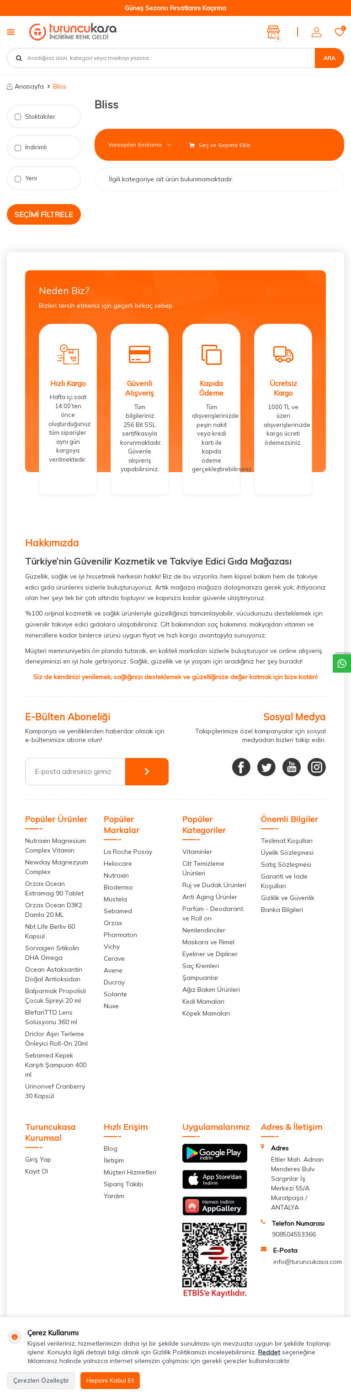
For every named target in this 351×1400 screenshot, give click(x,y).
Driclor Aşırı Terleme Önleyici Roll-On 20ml (56, 1038)
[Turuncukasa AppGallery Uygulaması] (214, 1213)
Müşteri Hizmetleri (130, 1172)
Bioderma (118, 887)
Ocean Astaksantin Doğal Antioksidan (53, 974)
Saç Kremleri (200, 966)
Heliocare (118, 863)
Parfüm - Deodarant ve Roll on (212, 913)
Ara (329, 57)
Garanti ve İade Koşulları (284, 881)
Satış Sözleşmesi (286, 864)
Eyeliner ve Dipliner (210, 954)
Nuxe (111, 1006)
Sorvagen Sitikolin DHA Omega (52, 953)
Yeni (30, 178)
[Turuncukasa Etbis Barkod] (214, 1295)
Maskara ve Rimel (208, 942)
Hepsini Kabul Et (110, 1380)
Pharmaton (120, 935)
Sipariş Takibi (123, 1184)
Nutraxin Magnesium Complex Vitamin (55, 845)
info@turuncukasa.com (307, 1262)
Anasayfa (29, 86)
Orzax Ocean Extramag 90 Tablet (54, 888)
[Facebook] (241, 767)
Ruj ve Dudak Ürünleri (214, 885)
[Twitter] (266, 767)
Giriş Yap (38, 1159)
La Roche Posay (128, 851)
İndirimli (35, 147)
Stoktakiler (39, 116)
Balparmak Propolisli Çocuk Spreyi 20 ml (55, 996)
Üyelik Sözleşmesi (287, 852)
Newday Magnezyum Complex (56, 867)
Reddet (269, 1352)
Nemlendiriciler (203, 930)
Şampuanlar (200, 978)
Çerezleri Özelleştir (41, 1380)
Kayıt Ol (36, 1171)
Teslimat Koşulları (287, 841)
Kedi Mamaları (203, 1001)
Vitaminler (197, 851)
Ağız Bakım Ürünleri (211, 989)
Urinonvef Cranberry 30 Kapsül (55, 1091)
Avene (113, 970)
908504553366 (294, 1234)
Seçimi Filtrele (44, 214)
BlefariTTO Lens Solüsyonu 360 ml (51, 1017)
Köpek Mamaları (206, 1013)
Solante (115, 994)
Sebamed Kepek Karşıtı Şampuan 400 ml (55, 1065)
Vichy (112, 946)
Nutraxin (116, 875)
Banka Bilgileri (282, 909)
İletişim (114, 1160)
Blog (110, 1148)
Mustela (115, 899)
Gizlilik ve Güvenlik (287, 898)
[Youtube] (291, 767)
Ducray (114, 982)
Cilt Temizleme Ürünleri (203, 868)
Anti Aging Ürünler (209, 897)
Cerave (114, 958)
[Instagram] (317, 767)
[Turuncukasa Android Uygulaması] (214, 1160)
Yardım (114, 1196)
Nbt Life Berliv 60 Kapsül (50, 931)
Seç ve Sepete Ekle (223, 145)
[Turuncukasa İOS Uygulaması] (214, 1187)
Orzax (113, 923)
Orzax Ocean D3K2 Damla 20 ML (53, 910)
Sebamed (118, 911)
